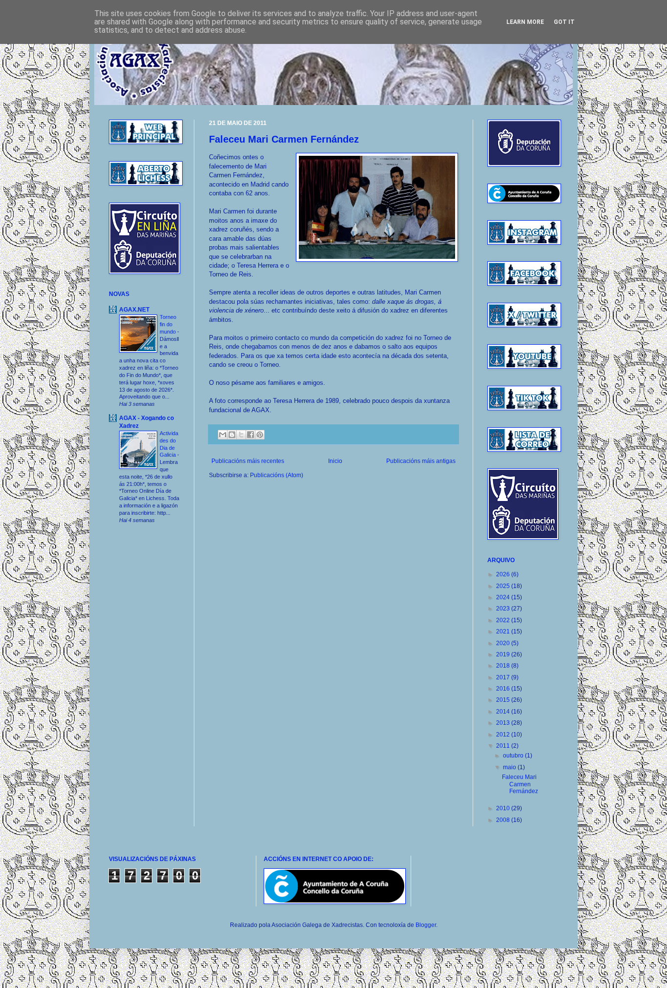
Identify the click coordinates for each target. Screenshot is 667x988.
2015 (503, 699)
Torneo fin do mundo (168, 324)
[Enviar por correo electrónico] (223, 435)
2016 (503, 688)
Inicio (335, 461)
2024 (503, 597)
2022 (503, 620)
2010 (503, 808)
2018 (503, 665)
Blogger (426, 925)
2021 (503, 631)
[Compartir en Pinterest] (260, 435)
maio (510, 767)
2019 (503, 654)
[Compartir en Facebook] (250, 435)
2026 (503, 574)
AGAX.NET (134, 309)
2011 (503, 745)
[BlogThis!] (232, 435)
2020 (503, 643)
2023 (503, 608)
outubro (514, 755)
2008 (503, 820)
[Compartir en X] (241, 435)
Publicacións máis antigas (421, 461)
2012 (503, 734)
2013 (503, 722)
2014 (503, 711)
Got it (564, 22)
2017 (503, 677)
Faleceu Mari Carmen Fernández (284, 139)
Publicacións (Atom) (276, 475)
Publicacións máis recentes (247, 461)
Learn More (525, 22)
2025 (503, 586)
